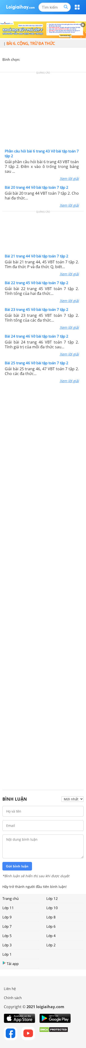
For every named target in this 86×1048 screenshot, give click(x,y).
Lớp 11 (8, 907)
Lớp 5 (7, 935)
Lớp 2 (51, 945)
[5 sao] (47, 59)
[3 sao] (35, 59)
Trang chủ (10, 898)
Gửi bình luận (17, 866)
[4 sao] (41, 59)
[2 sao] (29, 59)
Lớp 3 (7, 945)
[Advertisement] (43, 111)
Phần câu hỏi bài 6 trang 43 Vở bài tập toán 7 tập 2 (42, 153)
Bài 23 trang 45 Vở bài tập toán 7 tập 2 (36, 309)
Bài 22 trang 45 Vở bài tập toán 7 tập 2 (36, 282)
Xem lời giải (69, 178)
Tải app (13, 963)
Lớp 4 (51, 935)
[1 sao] (24, 59)
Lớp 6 (51, 926)
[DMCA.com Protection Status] (53, 1033)
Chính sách (13, 997)
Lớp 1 (7, 954)
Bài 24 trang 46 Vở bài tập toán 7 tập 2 (36, 336)
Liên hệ (10, 988)
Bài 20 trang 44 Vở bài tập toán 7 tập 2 (36, 187)
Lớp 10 (52, 907)
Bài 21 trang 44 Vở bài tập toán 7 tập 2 (36, 256)
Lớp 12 (52, 898)
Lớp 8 (51, 917)
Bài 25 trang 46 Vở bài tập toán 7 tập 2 (36, 362)
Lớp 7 (7, 926)
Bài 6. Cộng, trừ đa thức (30, 43)
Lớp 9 (7, 917)
